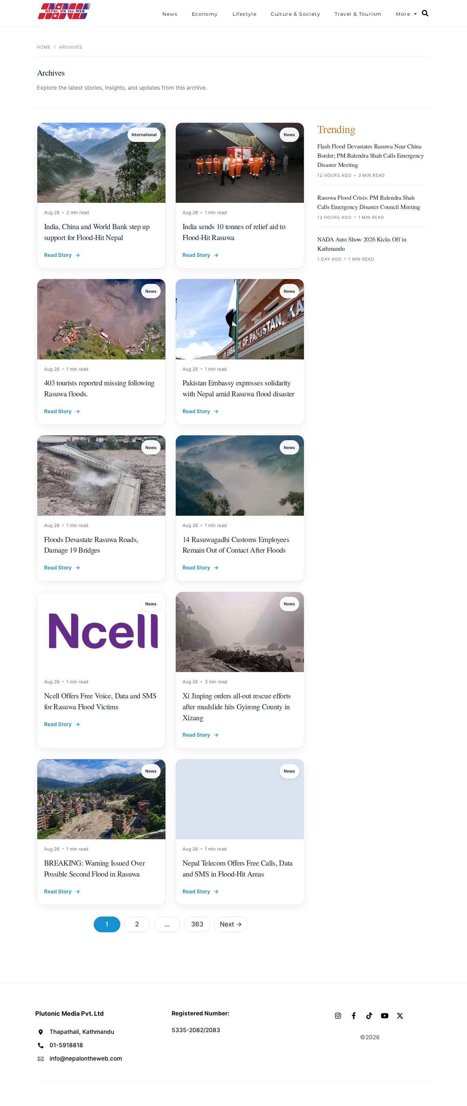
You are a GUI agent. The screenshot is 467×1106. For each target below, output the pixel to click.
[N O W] (65, 18)
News (169, 14)
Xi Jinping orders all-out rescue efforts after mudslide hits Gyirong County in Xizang (237, 706)
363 (197, 924)
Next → (231, 924)
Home (44, 47)
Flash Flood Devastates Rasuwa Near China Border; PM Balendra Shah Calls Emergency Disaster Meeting (370, 155)
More (403, 14)
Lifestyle (244, 14)
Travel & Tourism (358, 14)
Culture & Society (295, 14)
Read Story (62, 255)
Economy (205, 14)
